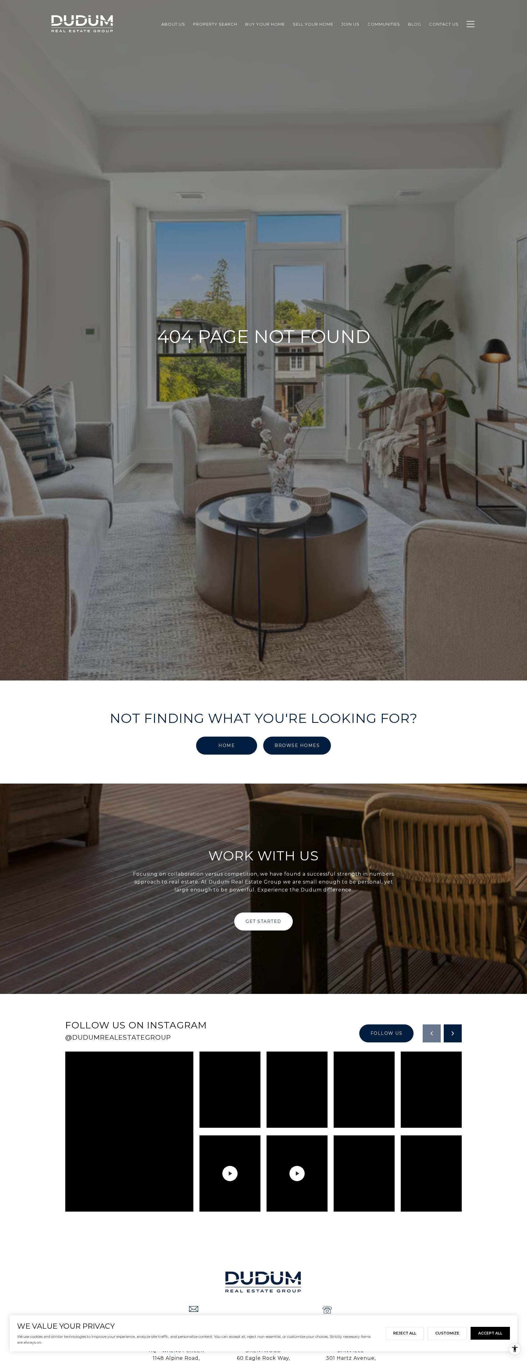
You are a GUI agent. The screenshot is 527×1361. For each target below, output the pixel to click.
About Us (173, 24)
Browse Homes (297, 745)
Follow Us (387, 1033)
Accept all (490, 1333)
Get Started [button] (263, 921)
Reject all (404, 1333)
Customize (447, 1333)
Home (226, 745)
